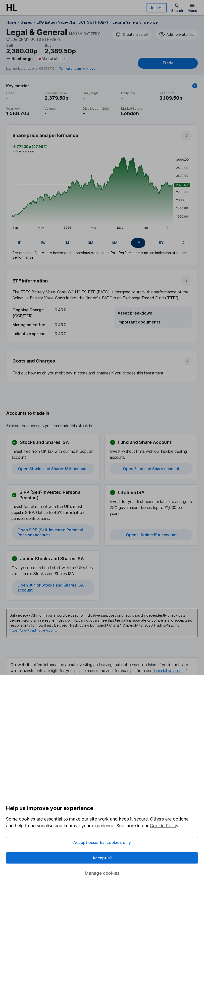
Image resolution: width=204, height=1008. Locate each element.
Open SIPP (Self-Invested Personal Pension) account (50, 532)
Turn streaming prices (77, 68)
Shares (26, 22)
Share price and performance (45, 135)
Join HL (157, 7)
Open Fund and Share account (151, 468)
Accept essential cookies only (102, 842)
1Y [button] (138, 243)
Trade (167, 63)
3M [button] (90, 243)
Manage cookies (102, 873)
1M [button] (66, 243)
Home (11, 22)
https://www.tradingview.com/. (33, 630)
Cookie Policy (164, 825)
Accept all (102, 857)
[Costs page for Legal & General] (102, 366)
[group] (102, 243)
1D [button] (19, 243)
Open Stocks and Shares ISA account (53, 468)
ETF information (30, 280)
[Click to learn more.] (195, 86)
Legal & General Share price (134, 22)
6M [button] (114, 243)
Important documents (138, 322)
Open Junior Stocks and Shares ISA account (50, 588)
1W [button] (43, 243)
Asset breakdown (134, 313)
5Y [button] (161, 243)
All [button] (184, 243)
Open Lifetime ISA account (151, 534)
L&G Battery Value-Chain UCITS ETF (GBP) (72, 22)
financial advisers (167, 670)
